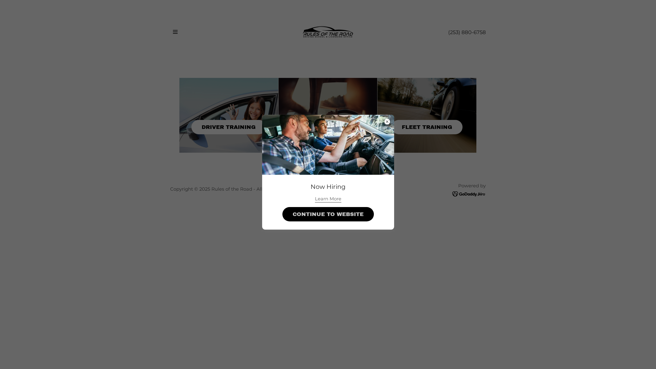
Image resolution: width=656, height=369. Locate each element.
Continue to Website (328, 214)
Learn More (328, 199)
